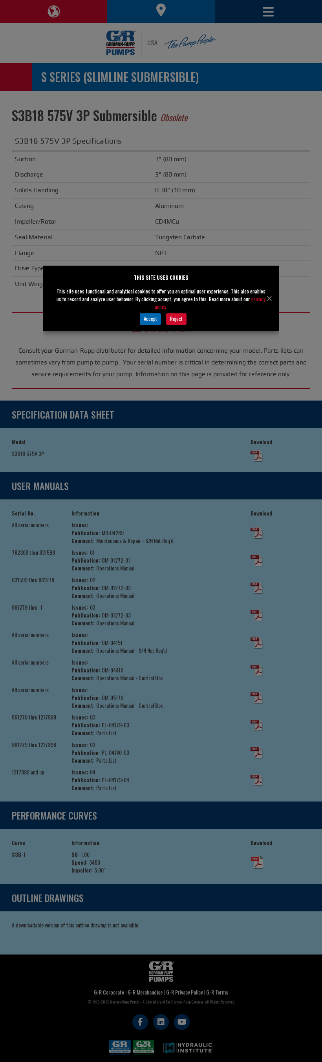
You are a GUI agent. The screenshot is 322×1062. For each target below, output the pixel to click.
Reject (176, 318)
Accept (150, 318)
